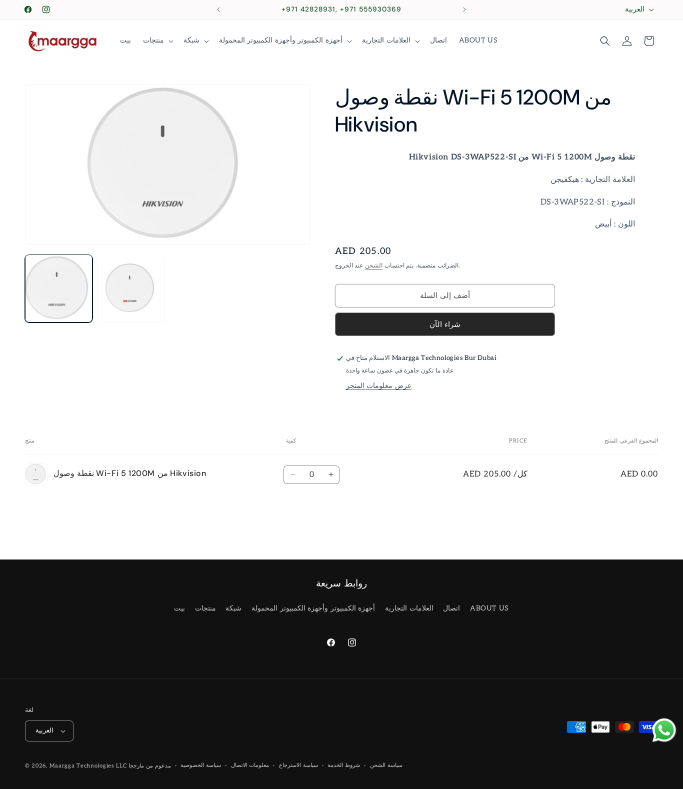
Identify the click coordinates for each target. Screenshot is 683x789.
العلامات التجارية (409, 608)
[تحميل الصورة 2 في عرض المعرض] (131, 288)
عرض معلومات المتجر (379, 386)
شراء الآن (445, 324)
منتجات (205, 608)
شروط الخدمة (344, 765)
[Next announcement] (465, 9)
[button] (157, 40)
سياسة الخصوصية (200, 765)
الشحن (373, 266)
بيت (179, 608)
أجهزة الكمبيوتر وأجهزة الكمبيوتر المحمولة (313, 608)
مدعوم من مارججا (149, 765)
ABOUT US (489, 608)
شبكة (234, 608)
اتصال (451, 608)
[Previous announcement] (219, 9)
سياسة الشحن (386, 765)
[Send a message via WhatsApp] (664, 730)
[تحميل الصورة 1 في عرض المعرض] (58, 288)
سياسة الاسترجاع (298, 765)
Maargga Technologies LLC (88, 765)
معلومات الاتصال (250, 765)
